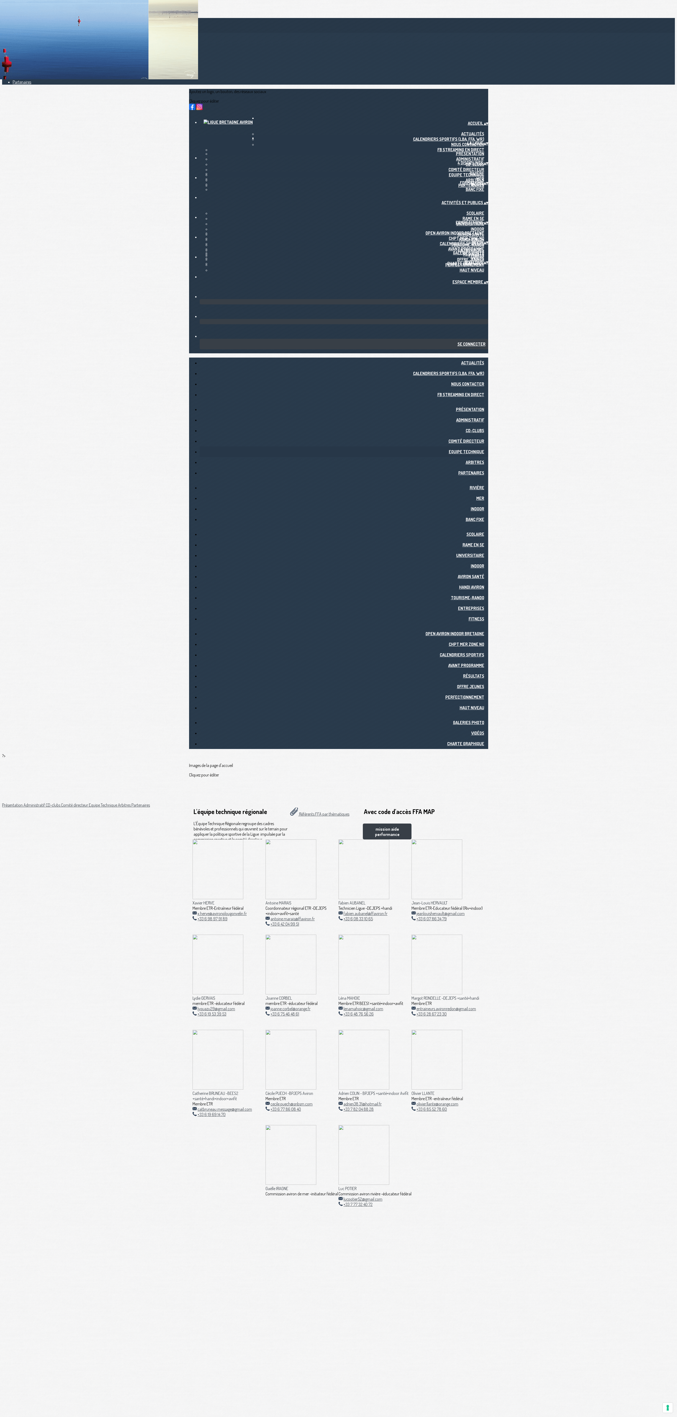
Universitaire (470, 555)
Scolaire (475, 213)
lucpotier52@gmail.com (363, 1199)
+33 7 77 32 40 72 (358, 1204)
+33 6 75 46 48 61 (285, 1014)
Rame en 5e (473, 218)
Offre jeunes (470, 686)
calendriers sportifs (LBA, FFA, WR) (448, 139)
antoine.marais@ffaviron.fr (293, 918)
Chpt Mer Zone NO (466, 238)
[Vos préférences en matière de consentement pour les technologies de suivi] (668, 1408)
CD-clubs (475, 430)
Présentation (470, 153)
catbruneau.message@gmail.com (225, 1109)
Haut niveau (472, 270)
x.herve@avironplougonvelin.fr (222, 913)
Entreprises (471, 608)
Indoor (477, 229)
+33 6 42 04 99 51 (285, 924)
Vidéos (477, 258)
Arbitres (475, 462)
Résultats (473, 676)
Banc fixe (475, 189)
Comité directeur (466, 169)
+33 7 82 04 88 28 (359, 1109)
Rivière (477, 173)
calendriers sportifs (462, 243)
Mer (480, 178)
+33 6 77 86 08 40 (286, 1109)
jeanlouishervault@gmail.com (441, 913)
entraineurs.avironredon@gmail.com (446, 1008)
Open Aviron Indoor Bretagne (455, 233)
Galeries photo (468, 252)
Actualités (472, 133)
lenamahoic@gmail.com (363, 1008)
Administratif (470, 159)
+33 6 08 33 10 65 (358, 918)
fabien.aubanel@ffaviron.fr (365, 913)
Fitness (476, 618)
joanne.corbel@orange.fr (290, 1008)
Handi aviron (471, 587)
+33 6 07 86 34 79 (432, 918)
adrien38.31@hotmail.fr (363, 1104)
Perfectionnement (464, 697)
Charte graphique (465, 743)
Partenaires (22, 82)
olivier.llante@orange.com (437, 1104)
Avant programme (466, 249)
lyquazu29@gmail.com (216, 1008)
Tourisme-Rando (467, 597)
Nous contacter (467, 384)
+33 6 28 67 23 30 (432, 1014)
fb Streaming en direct (460, 149)
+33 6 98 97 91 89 (212, 918)
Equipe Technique (466, 451)
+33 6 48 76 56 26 (359, 1014)
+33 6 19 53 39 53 (212, 1014)
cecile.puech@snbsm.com (292, 1104)
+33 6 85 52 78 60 (432, 1109)
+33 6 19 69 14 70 (212, 1114)
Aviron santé (471, 576)
